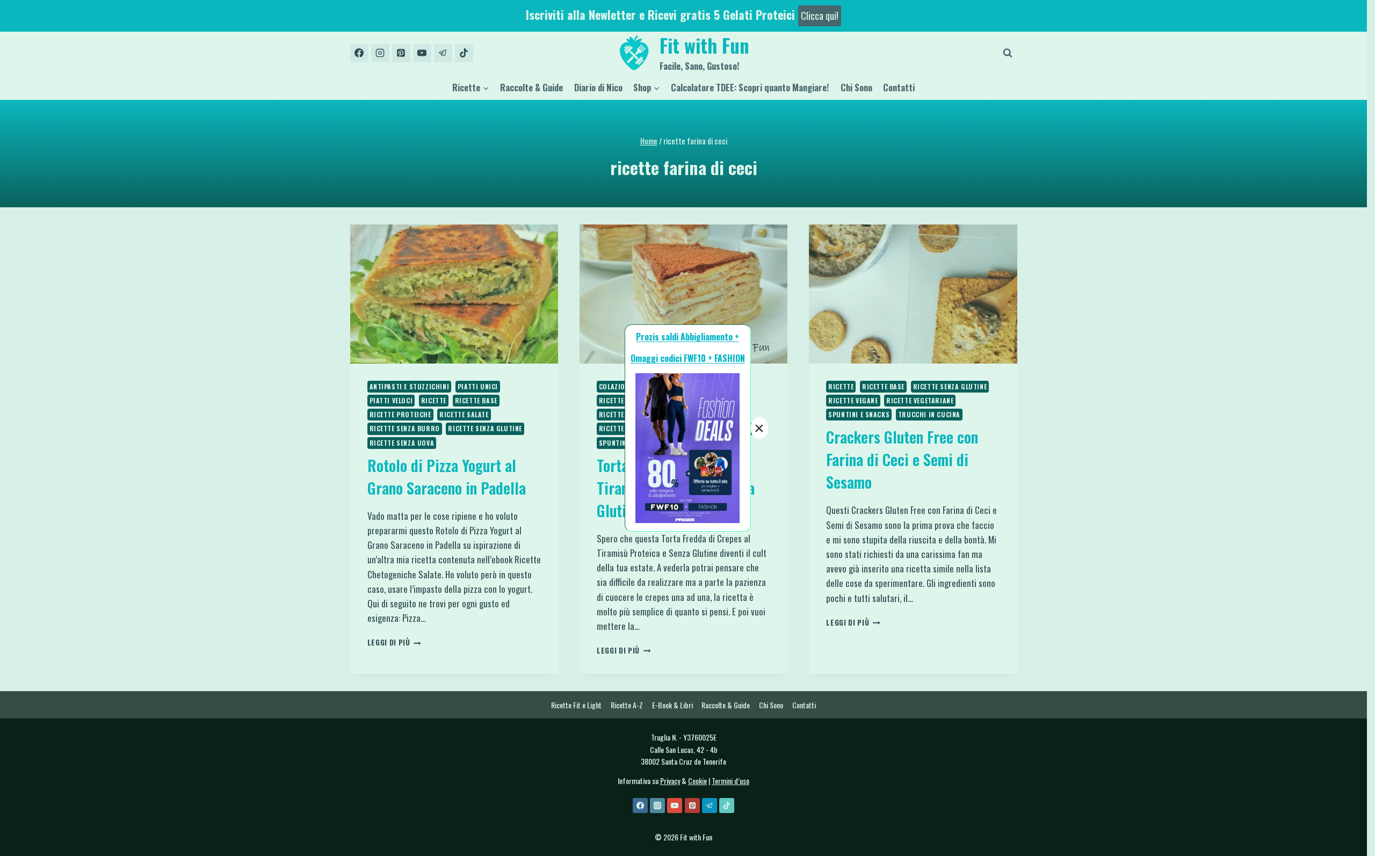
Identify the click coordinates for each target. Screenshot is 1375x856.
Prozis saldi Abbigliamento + (687, 336)
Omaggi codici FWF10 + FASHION (688, 358)
